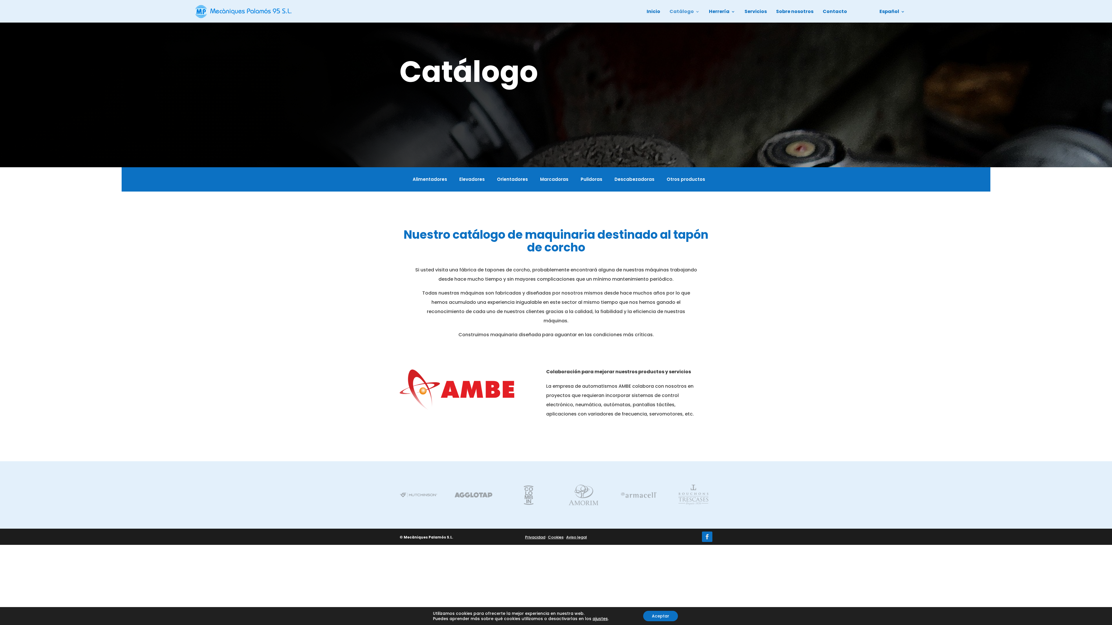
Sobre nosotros (794, 12)
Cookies (556, 537)
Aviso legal (576, 537)
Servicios (756, 12)
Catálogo (682, 12)
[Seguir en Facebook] (707, 537)
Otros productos (686, 179)
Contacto (835, 12)
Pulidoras (591, 179)
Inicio (653, 12)
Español (889, 12)
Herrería (719, 12)
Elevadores (472, 179)
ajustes (600, 618)
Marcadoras (554, 179)
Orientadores (512, 179)
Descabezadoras (634, 179)
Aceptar (660, 616)
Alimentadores (430, 179)
